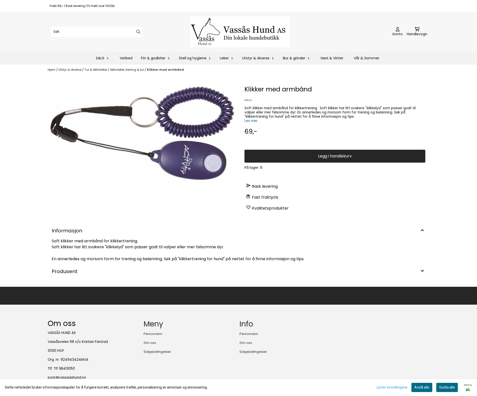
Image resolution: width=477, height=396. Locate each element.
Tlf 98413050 (64, 368)
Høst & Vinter (332, 58)
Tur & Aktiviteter (96, 70)
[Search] (138, 32)
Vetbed (126, 58)
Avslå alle (421, 387)
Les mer (251, 121)
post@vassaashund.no (67, 377)
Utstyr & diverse (70, 70)
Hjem (52, 70)
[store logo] (240, 31)
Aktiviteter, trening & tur (127, 70)
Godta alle (447, 387)
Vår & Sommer (366, 58)
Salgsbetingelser (157, 352)
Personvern (153, 334)
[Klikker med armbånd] (142, 133)
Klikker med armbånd (165, 70)
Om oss (150, 343)
